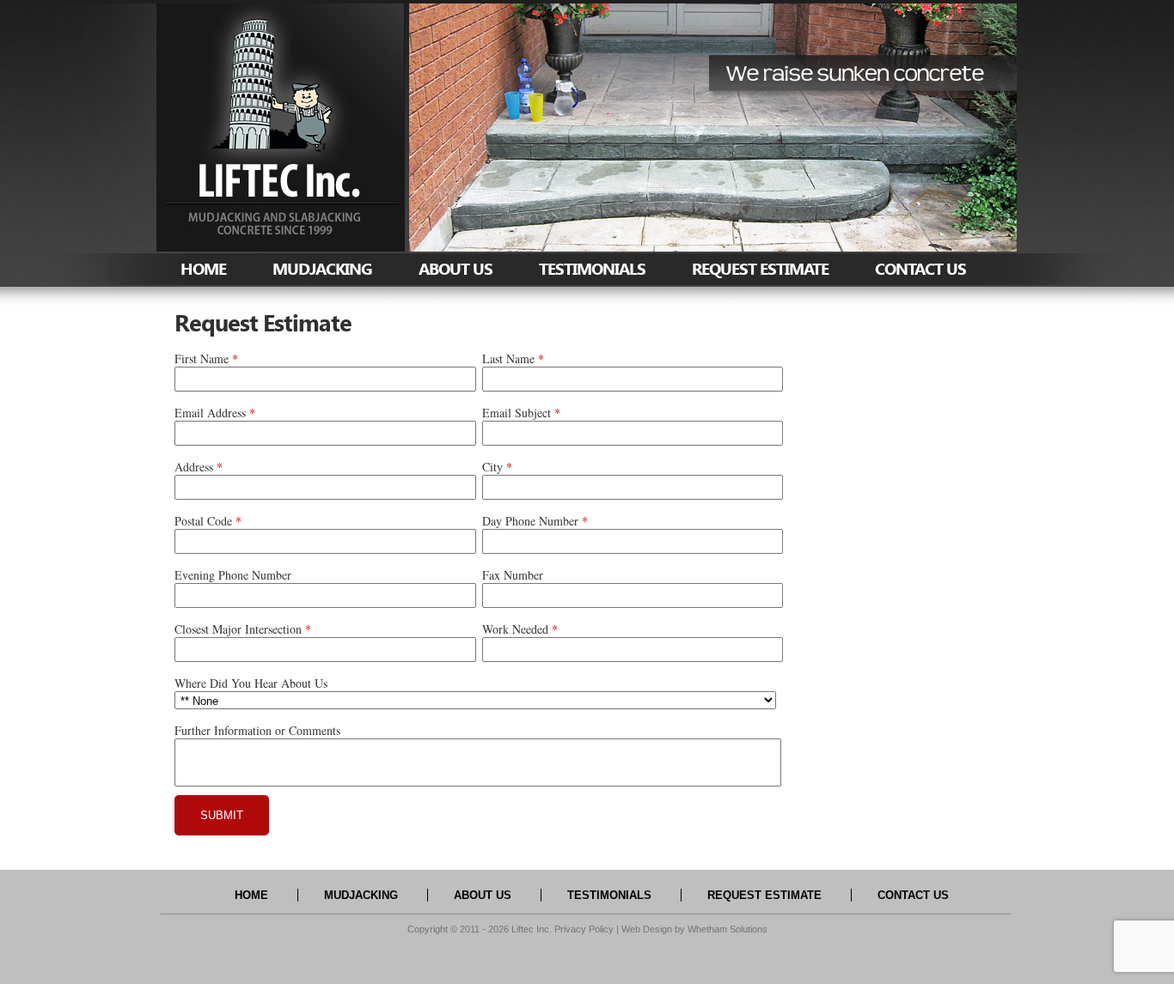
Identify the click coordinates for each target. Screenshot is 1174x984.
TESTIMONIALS (592, 268)
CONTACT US (920, 268)
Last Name (508, 358)
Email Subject (516, 412)
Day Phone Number (530, 521)
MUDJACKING (322, 268)
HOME (203, 268)
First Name (201, 358)
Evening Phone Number (232, 575)
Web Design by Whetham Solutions (694, 929)
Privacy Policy (584, 929)
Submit (221, 815)
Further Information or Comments (257, 730)
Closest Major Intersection (238, 629)
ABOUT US (455, 268)
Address (193, 467)
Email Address (210, 412)
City (492, 467)
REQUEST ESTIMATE (760, 268)
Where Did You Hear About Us (250, 683)
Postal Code (203, 521)
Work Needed (515, 629)
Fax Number (512, 575)
